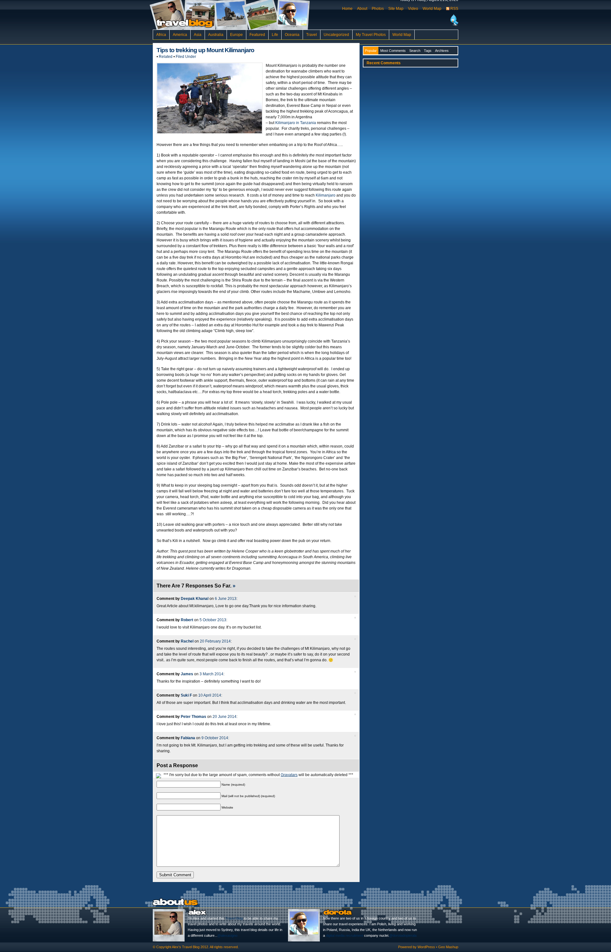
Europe (236, 34)
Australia (215, 34)
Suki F (186, 695)
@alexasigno (227, 935)
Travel (311, 34)
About (362, 8)
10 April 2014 (209, 695)
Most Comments (393, 50)
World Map (432, 8)
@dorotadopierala (403, 935)
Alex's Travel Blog (186, 947)
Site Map (396, 8)
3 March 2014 (211, 674)
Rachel (187, 641)
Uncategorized (336, 34)
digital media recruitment (344, 935)
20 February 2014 (215, 641)
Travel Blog (234, 918)
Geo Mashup (448, 947)
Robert (187, 620)
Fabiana (188, 738)
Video (413, 8)
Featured (257, 34)
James (187, 674)
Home (347, 8)
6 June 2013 (225, 598)
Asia (197, 34)
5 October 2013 (213, 620)
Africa (161, 34)
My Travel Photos (371, 34)
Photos (378, 8)
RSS (454, 8)
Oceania (292, 34)
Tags (428, 50)
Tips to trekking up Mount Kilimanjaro (205, 50)
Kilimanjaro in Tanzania (295, 123)
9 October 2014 (214, 738)
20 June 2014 (224, 716)
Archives (442, 50)
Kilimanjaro (325, 195)
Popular (371, 50)
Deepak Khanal (194, 598)
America (180, 34)
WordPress (426, 947)
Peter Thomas (193, 716)
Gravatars (289, 775)
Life (275, 34)
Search (414, 50)
